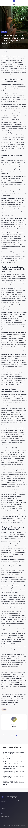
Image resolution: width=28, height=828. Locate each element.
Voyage (4, 31)
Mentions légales (5, 816)
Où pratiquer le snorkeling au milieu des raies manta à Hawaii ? (13, 767)
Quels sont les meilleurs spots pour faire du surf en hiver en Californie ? (13, 762)
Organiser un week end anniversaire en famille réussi (13, 757)
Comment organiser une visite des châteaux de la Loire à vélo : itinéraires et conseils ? (13, 782)
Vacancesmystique (11, 797)
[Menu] (14, 4)
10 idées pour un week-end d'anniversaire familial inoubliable (13, 752)
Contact (3, 819)
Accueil (3, 51)
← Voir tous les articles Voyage (9, 735)
